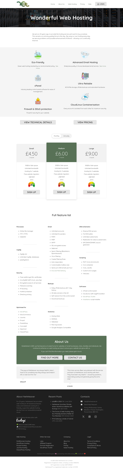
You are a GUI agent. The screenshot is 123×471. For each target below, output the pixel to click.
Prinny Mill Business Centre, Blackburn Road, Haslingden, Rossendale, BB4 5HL (93, 410)
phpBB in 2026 (57, 401)
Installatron (87, 299)
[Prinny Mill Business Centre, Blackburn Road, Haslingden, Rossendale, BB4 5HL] (82, 410)
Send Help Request (90, 404)
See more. (102, 66)
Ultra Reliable (85, 83)
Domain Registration (47, 445)
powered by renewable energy (66, 454)
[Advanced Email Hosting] (85, 54)
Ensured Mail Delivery (59, 271)
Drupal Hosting (21, 445)
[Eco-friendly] (37, 54)
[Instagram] (95, 417)
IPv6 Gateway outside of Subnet (62, 419)
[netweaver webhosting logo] (23, 4)
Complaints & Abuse (94, 445)
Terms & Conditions (93, 441)
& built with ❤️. (81, 454)
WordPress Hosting (22, 443)
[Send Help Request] (82, 404)
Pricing (66, 445)
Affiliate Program (46, 443)
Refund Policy (91, 447)
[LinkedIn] (89, 417)
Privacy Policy (91, 443)
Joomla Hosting (21, 447)
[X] (83, 417)
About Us (67, 441)
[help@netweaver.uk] (82, 401)
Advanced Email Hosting (85, 62)
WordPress (23, 312)
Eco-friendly (38, 62)
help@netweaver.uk (90, 401)
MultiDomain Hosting (23, 441)
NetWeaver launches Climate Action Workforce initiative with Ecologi (62, 406)
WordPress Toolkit (89, 296)
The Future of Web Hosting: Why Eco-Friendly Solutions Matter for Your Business (63, 414)
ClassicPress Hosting (23, 450)
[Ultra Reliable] (85, 75)
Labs (41, 441)
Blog (65, 443)
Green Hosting (68, 447)
